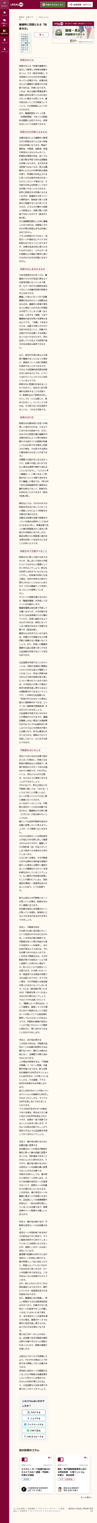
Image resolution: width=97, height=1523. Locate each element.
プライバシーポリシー (48, 1508)
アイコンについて (52, 1511)
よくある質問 (19, 1508)
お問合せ (24, 1511)
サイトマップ (36, 1511)
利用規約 (31, 1508)
